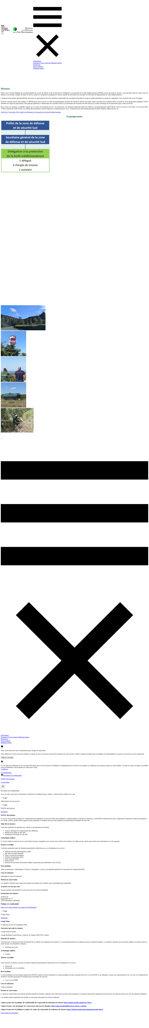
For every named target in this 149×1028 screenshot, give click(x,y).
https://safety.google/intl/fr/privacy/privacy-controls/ (69, 1006)
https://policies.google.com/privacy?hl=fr (78, 1002)
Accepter (10, 757)
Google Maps (5, 782)
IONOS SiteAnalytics (8, 779)
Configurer (4, 769)
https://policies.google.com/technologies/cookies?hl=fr (85, 1009)
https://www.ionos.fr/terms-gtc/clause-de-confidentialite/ (18, 907)
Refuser (4, 757)
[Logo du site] (17, 34)
